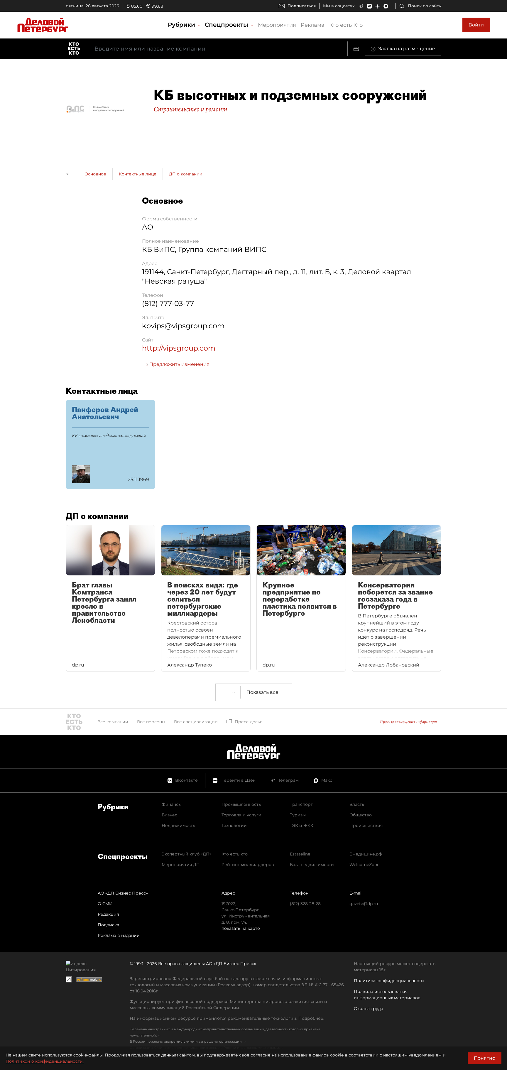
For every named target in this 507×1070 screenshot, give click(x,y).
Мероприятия (277, 25)
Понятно (484, 1058)
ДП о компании (185, 174)
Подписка (108, 924)
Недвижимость (178, 825)
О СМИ (105, 903)
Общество (360, 815)
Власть (356, 804)
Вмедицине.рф (365, 854)
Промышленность (241, 804)
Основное (95, 174)
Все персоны (151, 721)
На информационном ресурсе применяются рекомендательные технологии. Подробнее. (227, 1018)
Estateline (300, 854)
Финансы (172, 804)
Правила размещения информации (408, 722)
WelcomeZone (364, 864)
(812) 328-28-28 (305, 903)
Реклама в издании (119, 935)
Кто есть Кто (346, 25)
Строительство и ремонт (190, 109)
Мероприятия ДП (181, 864)
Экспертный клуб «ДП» (187, 854)
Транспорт (301, 804)
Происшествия (366, 825)
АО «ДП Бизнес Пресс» (123, 893)
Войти (476, 25)
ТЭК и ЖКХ (301, 825)
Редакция (108, 914)
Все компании (112, 721)
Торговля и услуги (241, 815)
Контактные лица (137, 174)
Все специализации (196, 721)
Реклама (313, 25)
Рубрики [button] (182, 24)
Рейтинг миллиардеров (248, 864)
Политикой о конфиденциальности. (45, 1061)
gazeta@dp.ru (363, 903)
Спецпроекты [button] (227, 24)
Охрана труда (368, 1008)
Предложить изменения (178, 364)
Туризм (298, 815)
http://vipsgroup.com (178, 348)
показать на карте (241, 928)
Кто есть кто (235, 854)
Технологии (234, 825)
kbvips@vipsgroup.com (183, 325)
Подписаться (302, 6)
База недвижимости (312, 864)
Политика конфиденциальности (389, 980)
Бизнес (169, 815)
